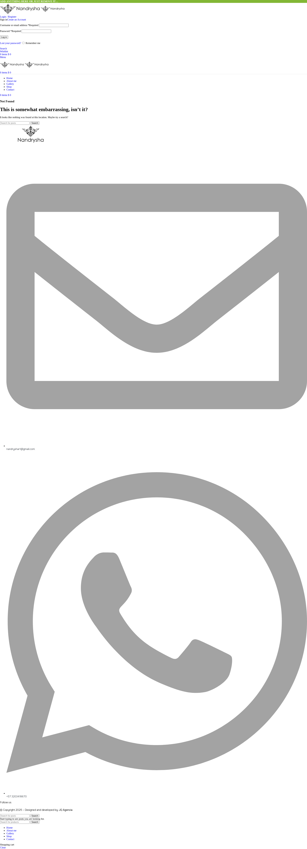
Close (3, 847)
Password (10, 31)
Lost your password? (10, 43)
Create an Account (16, 19)
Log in (4, 37)
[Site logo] (20, 13)
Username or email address (19, 25)
